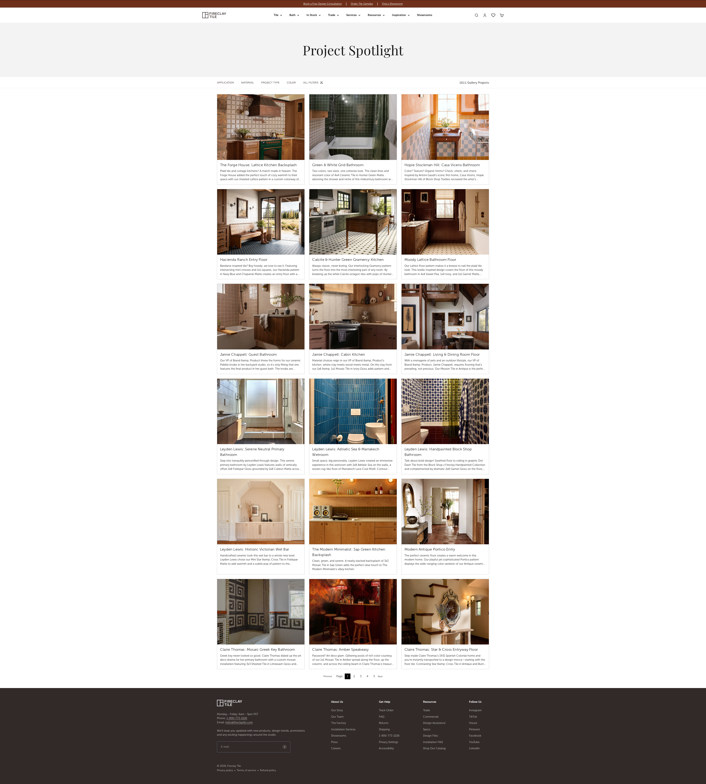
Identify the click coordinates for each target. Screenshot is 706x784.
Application (225, 82)
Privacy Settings (388, 742)
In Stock (311, 15)
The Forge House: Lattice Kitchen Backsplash (258, 165)
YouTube (474, 742)
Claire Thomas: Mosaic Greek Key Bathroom (257, 649)
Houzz (473, 723)
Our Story (337, 710)
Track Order (386, 710)
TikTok (473, 716)
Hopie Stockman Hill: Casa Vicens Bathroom (442, 165)
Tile (276, 15)
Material (247, 82)
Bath (292, 15)
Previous (327, 676)
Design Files (430, 735)
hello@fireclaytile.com (239, 722)
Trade (331, 15)
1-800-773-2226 (237, 718)
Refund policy (268, 770)
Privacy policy (225, 770)
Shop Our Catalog (434, 748)
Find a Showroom (392, 3)
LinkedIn (474, 748)
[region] (353, 4)
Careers (336, 748)
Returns (383, 723)
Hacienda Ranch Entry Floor (243, 259)
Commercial (430, 716)
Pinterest (474, 729)
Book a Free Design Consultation (322, 3)
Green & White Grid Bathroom (337, 165)
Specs (426, 729)
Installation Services (343, 729)
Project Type (270, 82)
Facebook (475, 735)
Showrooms (424, 15)
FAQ (381, 716)
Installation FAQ (433, 742)
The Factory (338, 723)
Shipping (384, 729)
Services (351, 15)
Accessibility (386, 748)
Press (334, 742)
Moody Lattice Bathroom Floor (430, 259)
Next (380, 676)
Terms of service (246, 770)
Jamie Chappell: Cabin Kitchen (338, 354)
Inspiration (399, 15)
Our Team (337, 716)
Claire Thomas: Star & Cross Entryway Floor (441, 649)
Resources (374, 15)
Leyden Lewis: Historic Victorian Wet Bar (254, 549)
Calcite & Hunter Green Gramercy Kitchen (348, 259)
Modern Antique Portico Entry (429, 549)
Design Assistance (434, 723)
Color (291, 82)
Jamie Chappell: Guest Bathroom (248, 354)
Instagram (475, 710)
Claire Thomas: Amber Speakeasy (340, 649)
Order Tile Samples (362, 3)
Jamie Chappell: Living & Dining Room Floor (442, 354)
